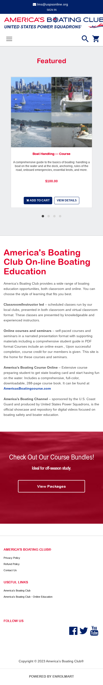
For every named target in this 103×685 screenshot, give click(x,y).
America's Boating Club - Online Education (28, 596)
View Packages (51, 486)
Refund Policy (12, 564)
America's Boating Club (17, 590)
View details (67, 200)
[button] (43, 216)
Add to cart (39, 200)
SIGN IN (52, 9)
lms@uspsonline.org (52, 4)
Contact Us (10, 570)
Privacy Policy (12, 557)
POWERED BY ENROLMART (51, 676)
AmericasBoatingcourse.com (27, 388)
